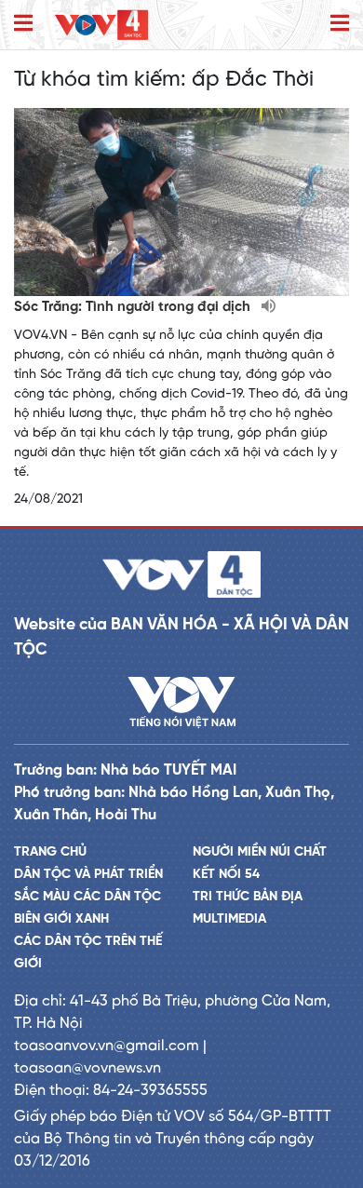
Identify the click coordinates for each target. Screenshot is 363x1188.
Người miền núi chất (260, 852)
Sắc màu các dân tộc (87, 897)
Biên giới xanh (61, 919)
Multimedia (229, 919)
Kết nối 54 (226, 875)
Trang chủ (50, 852)
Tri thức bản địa (247, 897)
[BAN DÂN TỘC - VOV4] (101, 25)
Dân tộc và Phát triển (88, 875)
